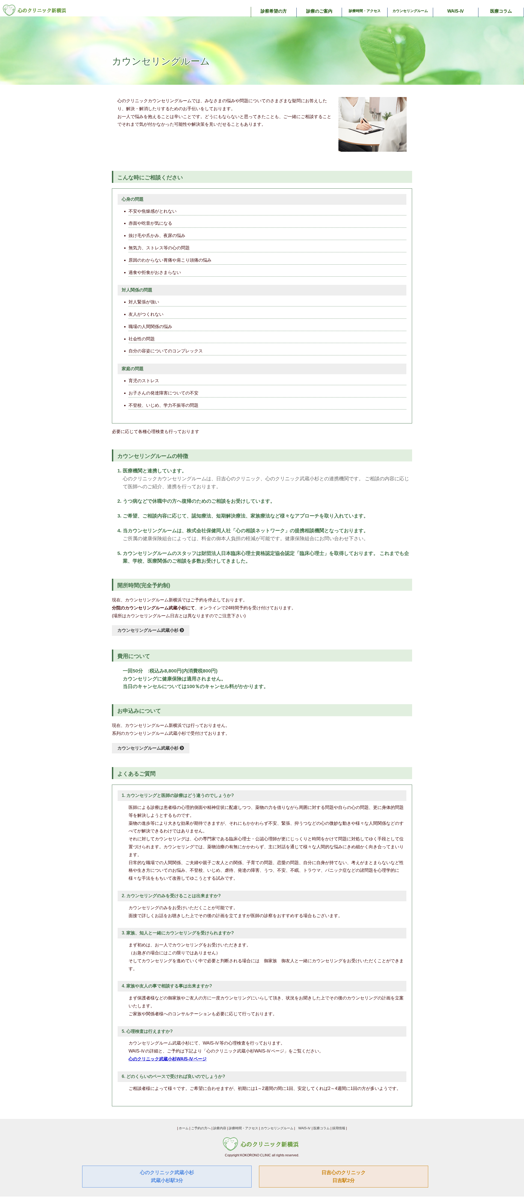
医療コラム (501, 11)
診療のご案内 (319, 11)
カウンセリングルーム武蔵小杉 (148, 630)
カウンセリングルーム (410, 11)
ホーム (184, 1128)
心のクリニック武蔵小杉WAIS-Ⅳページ (168, 1059)
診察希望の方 (274, 11)
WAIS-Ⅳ (455, 11)
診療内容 (219, 1128)
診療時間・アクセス (365, 11)
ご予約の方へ (201, 1128)
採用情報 (338, 1128)
